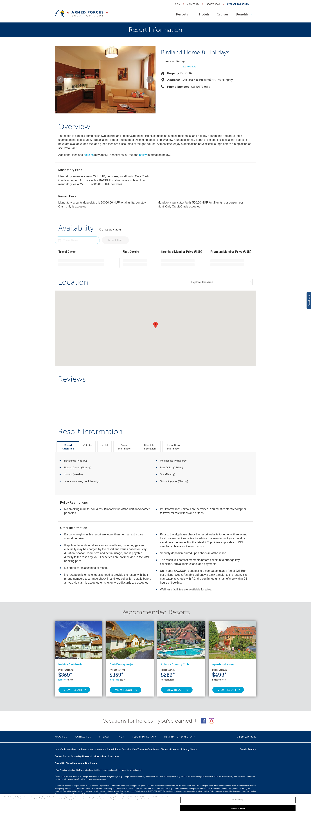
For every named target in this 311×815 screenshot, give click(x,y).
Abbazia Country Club (175, 664)
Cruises (223, 14)
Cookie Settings (238, 800)
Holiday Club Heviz (70, 664)
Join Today (193, 4)
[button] (60, 79)
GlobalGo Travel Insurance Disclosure (76, 763)
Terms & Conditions (149, 749)
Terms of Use (168, 749)
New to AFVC (213, 4)
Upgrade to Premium (238, 4)
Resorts (182, 14)
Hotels (204, 14)
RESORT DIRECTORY (144, 737)
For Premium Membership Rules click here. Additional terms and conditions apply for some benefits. (99, 770)
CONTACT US (83, 737)
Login (177, 4)
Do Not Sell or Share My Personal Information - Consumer (87, 756)
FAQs (121, 737)
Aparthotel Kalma (223, 664)
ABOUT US (61, 737)
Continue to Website (238, 808)
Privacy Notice (189, 749)
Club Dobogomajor (122, 664)
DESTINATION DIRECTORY (179, 737)
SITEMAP (104, 737)
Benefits (242, 14)
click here (98, 791)
